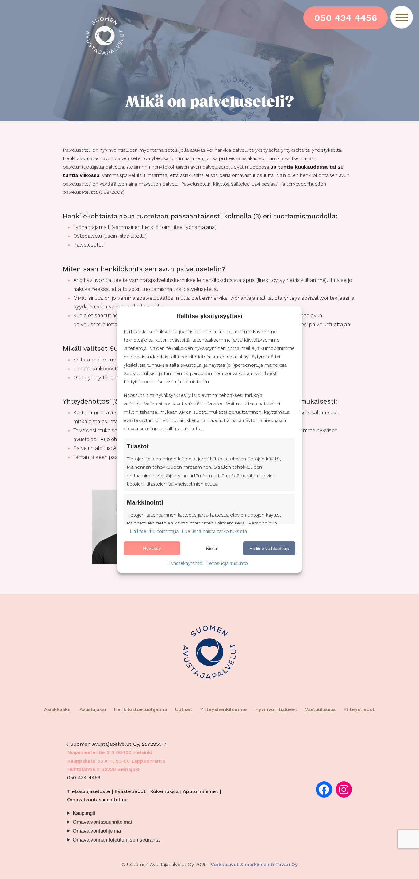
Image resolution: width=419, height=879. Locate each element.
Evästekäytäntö (185, 563)
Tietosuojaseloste (88, 791)
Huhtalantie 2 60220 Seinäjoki (103, 769)
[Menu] (401, 17)
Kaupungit (84, 813)
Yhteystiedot (359, 709)
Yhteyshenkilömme (223, 709)
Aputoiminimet (200, 791)
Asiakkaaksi (57, 709)
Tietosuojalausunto (227, 563)
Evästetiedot (130, 791)
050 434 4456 (345, 17)
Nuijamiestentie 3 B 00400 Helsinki (109, 752)
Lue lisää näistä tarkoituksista (214, 531)
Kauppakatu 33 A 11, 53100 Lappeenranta (116, 761)
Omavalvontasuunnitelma (97, 800)
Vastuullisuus (320, 709)
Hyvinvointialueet (277, 709)
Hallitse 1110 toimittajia (154, 531)
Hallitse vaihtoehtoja (269, 548)
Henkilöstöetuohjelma (140, 709)
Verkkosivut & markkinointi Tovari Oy (254, 864)
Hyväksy (152, 548)
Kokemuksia (164, 791)
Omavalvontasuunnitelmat (102, 822)
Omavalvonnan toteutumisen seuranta (116, 840)
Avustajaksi (92, 709)
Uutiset (183, 709)
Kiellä (211, 548)
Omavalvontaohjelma (97, 831)
